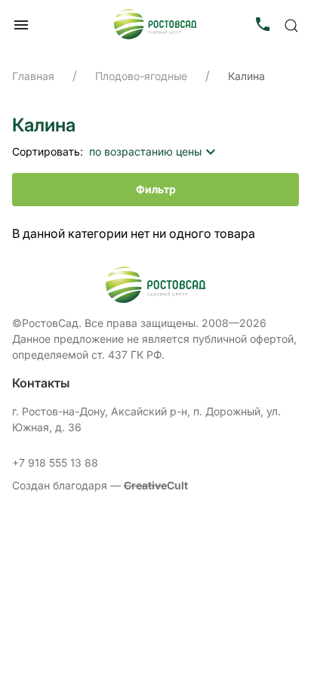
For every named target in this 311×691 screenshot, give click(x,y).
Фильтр (156, 189)
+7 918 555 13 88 (55, 462)
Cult (156, 485)
